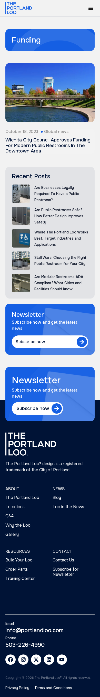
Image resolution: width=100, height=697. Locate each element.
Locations (15, 506)
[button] (91, 8)
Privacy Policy (17, 687)
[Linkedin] (49, 659)
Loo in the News (68, 506)
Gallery (12, 534)
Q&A (9, 516)
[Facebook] (10, 659)
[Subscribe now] (82, 342)
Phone (10, 638)
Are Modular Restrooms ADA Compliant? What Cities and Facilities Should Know (58, 282)
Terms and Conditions (53, 687)
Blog (57, 497)
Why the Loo (18, 525)
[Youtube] (62, 659)
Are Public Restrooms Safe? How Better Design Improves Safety (58, 216)
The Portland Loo (22, 497)
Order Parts (16, 569)
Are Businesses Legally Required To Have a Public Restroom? (56, 193)
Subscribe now (30, 341)
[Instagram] (23, 659)
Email (9, 623)
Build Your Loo (19, 560)
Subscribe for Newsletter (65, 572)
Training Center (20, 578)
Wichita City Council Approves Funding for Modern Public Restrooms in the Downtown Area (48, 145)
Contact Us (63, 560)
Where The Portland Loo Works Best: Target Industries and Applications (61, 238)
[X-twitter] (36, 659)
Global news (56, 131)
